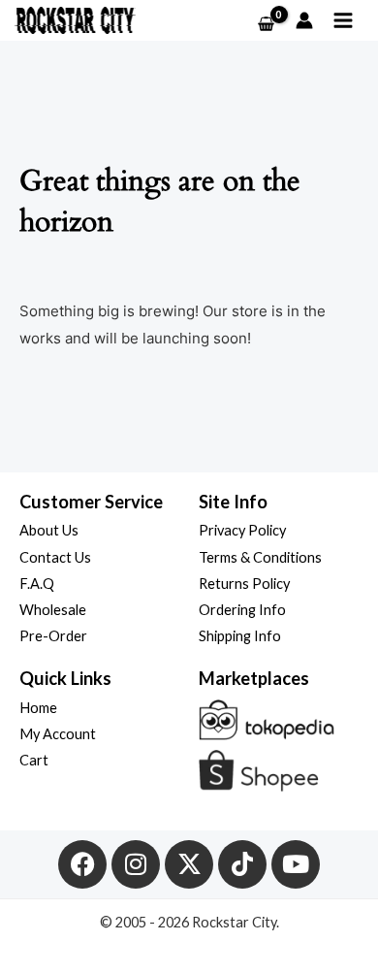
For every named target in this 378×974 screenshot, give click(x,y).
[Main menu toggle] (343, 20)
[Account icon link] (304, 20)
